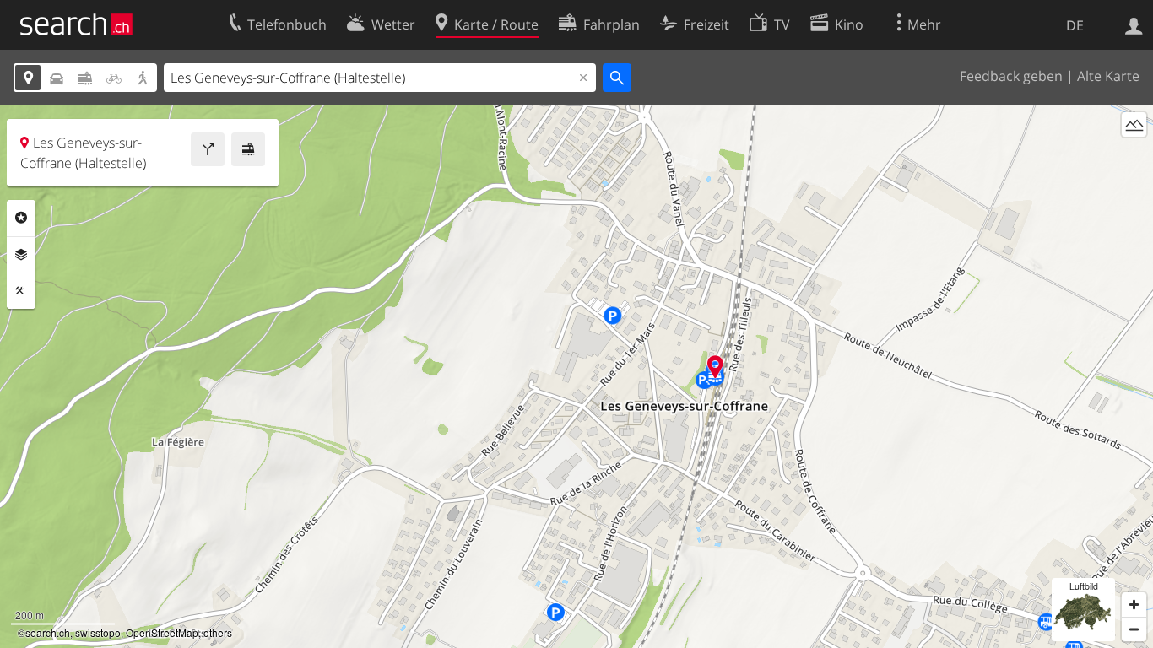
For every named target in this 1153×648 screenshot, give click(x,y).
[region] (576, 376)
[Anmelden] (1134, 24)
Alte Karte (1108, 76)
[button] (715, 366)
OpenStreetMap (162, 632)
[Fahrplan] (248, 149)
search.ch (47, 632)
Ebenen (21, 255)
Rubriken (21, 217)
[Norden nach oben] (1134, 155)
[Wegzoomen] (1134, 629)
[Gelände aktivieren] (1134, 124)
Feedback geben (1011, 76)
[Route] (208, 149)
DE (1075, 25)
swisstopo (98, 632)
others (217, 632)
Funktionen (21, 291)
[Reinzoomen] (1134, 604)
